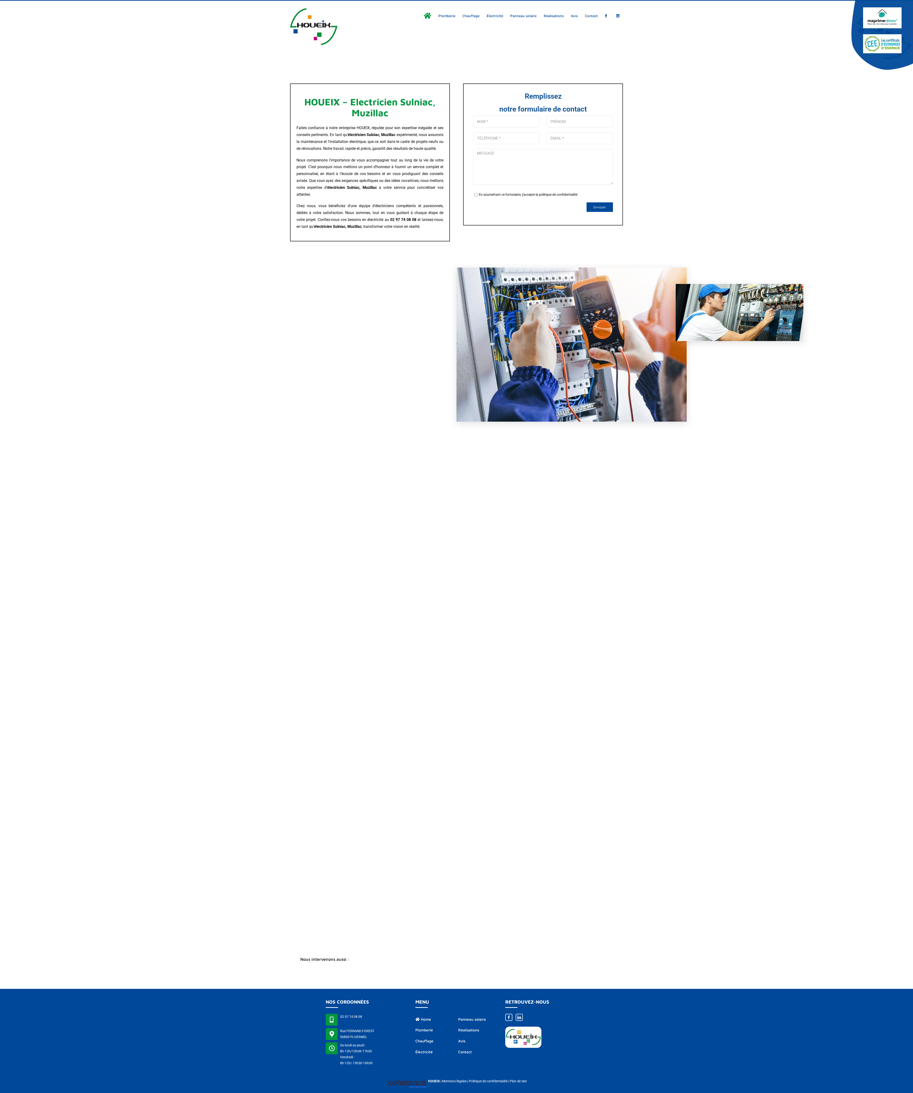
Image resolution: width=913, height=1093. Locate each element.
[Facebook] (508, 1017)
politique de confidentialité (558, 194)
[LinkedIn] (519, 1017)
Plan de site (518, 1081)
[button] (456, 959)
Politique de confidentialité (488, 1081)
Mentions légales (454, 1081)
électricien (336, 187)
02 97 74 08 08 (351, 1017)
